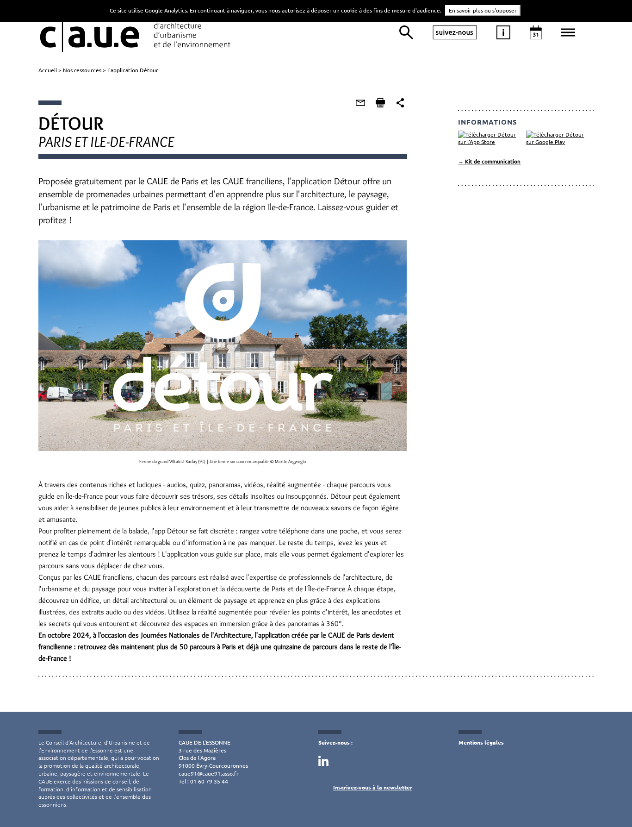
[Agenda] (536, 32)
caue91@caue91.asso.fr (209, 773)
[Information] (503, 32)
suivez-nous (455, 32)
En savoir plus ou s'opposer (483, 10)
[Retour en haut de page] (606, 801)
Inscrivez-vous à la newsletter (372, 787)
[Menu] (568, 32)
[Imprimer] (380, 102)
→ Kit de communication (489, 161)
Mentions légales (481, 742)
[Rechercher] (406, 32)
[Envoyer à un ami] (360, 102)
